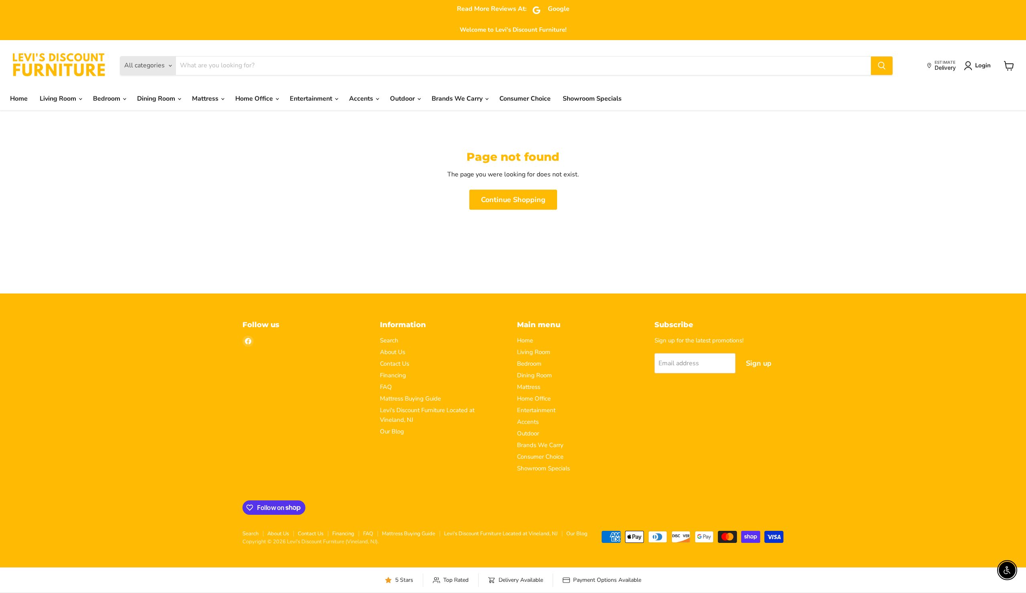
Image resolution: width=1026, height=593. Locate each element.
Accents (362, 98)
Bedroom (107, 98)
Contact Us (394, 364)
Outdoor (403, 98)
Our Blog (392, 431)
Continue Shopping (513, 199)
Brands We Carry (458, 98)
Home (19, 98)
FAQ (386, 387)
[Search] (882, 66)
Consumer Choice (525, 98)
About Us (392, 352)
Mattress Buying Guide (410, 399)
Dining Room (157, 98)
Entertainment (312, 98)
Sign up (759, 363)
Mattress (206, 98)
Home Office (255, 98)
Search (389, 340)
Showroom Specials (592, 98)
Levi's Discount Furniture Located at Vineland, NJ (500, 533)
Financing (393, 375)
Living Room (59, 98)
